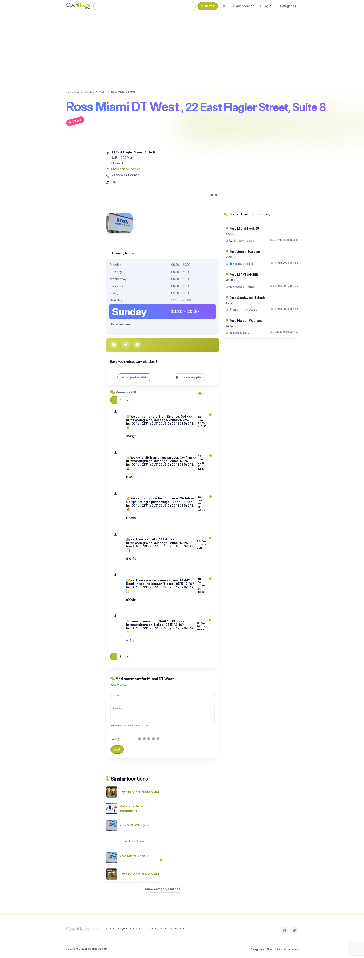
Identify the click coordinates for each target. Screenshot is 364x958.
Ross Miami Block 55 (134, 856)
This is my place (192, 377)
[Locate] (224, 6)
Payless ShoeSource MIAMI (139, 792)
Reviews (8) (126, 392)
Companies (291, 949)
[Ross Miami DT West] (119, 223)
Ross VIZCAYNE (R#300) (136, 825)
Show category (162, 889)
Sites (269, 949)
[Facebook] (284, 930)
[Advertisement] (182, 46)
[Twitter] (294, 930)
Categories (257, 949)
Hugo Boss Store (131, 841)
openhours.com (97, 948)
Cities (278, 949)
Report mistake (120, 324)
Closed (77, 120)
